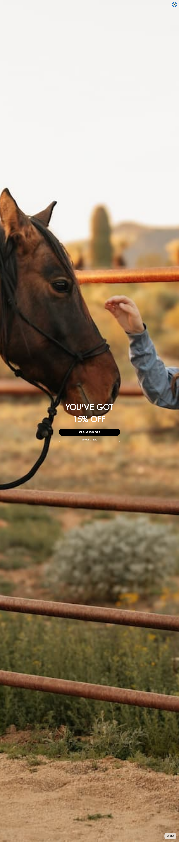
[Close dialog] (174, 4)
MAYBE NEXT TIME (89, 440)
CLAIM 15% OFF (89, 432)
